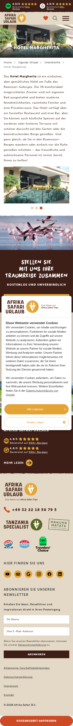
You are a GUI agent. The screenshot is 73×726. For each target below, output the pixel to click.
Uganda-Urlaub (28, 62)
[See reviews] (36, 445)
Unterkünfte (52, 62)
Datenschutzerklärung (32, 644)
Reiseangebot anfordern (36, 720)
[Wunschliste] (45, 18)
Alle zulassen (35, 409)
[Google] (28, 574)
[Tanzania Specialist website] (23, 525)
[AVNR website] (24, 544)
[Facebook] (49, 574)
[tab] (32, 208)
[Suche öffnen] (55, 18)
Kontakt (9, 695)
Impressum (11, 686)
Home (8, 62)
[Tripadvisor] (18, 574)
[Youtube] (7, 574)
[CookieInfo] (32, 306)
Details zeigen (35, 422)
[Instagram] (39, 574)
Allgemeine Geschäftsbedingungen (27, 668)
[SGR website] (8, 544)
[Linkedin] (60, 574)
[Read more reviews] (38, 6)
